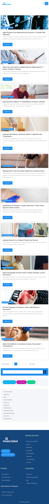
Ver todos (28, 462)
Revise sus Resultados (8, 454)
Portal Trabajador (6, 480)
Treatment (6, 416)
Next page (32, 364)
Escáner (28, 444)
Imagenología (7, 407)
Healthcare (6, 405)
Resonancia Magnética (32, 441)
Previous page (5, 364)
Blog (5, 397)
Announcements (8, 391)
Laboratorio (29, 456)
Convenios (29, 474)
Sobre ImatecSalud (6, 495)
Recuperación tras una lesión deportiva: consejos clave (23, 171)
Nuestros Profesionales (7, 492)
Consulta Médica (8, 399)
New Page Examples (9, 413)
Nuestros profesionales (32, 477)
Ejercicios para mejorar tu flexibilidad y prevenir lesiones (24, 102)
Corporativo (29, 468)
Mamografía (29, 450)
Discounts (6, 402)
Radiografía (29, 447)
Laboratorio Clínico (8, 410)
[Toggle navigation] (46, 3)
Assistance (6, 394)
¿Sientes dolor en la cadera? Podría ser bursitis (20, 240)
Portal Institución (6, 477)
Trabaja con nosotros (31, 483)
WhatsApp (31, 382)
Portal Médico (5, 474)
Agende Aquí (5, 451)
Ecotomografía (30, 453)
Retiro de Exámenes (9, 382)
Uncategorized (7, 418)
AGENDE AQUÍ (21, 382)
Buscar (44, 372)
